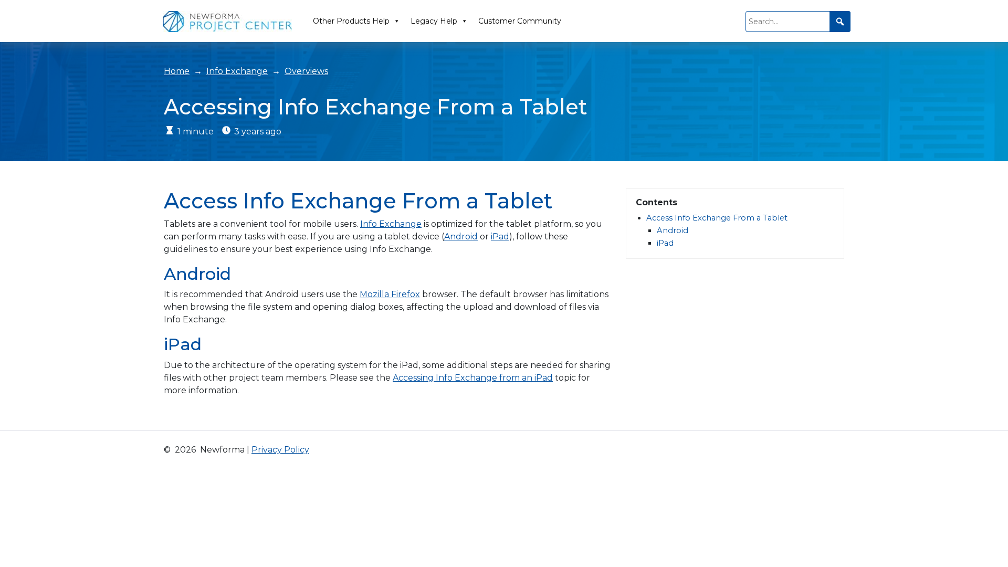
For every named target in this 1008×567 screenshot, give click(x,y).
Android (461, 237)
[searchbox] (798, 21)
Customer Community (519, 21)
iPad (500, 237)
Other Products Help (351, 21)
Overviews (306, 71)
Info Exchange (237, 71)
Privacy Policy (280, 450)
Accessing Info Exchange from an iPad (473, 378)
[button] (840, 21)
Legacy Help (434, 21)
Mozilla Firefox (390, 294)
